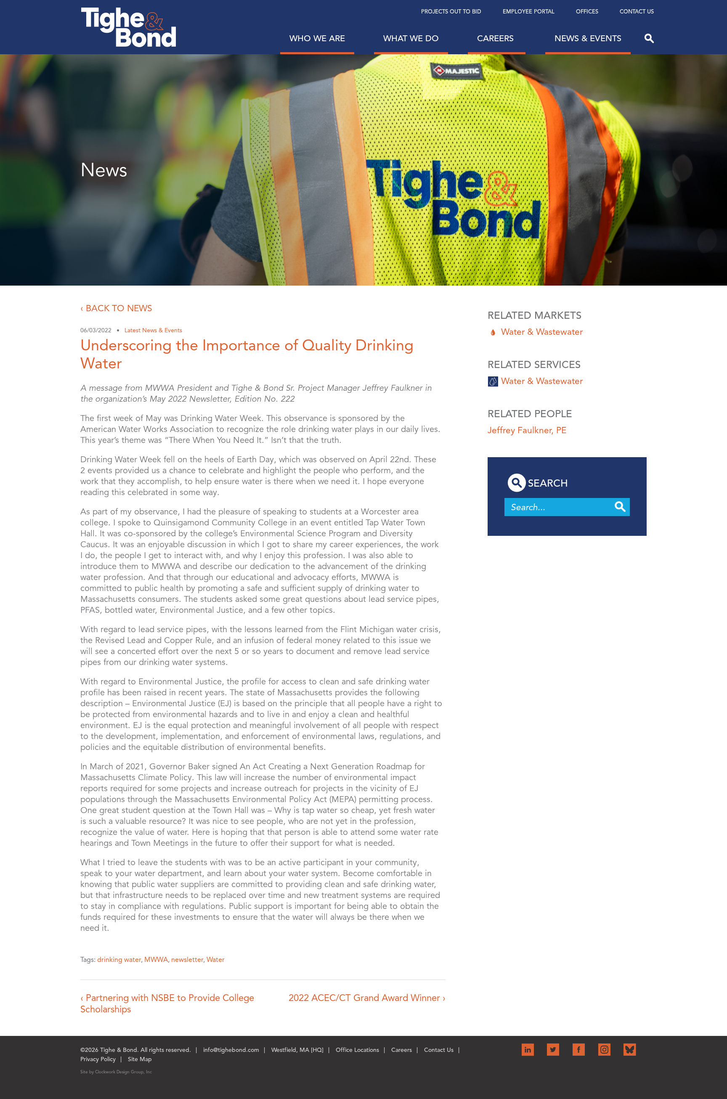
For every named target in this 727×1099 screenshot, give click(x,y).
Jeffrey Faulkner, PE (527, 430)
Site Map (140, 1059)
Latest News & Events (153, 330)
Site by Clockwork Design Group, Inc (116, 1072)
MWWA (156, 960)
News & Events (588, 38)
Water (216, 960)
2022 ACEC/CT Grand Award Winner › (367, 998)
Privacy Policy (98, 1059)
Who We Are (317, 38)
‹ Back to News (116, 308)
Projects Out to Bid (451, 11)
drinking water (119, 960)
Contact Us (637, 11)
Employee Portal (529, 11)
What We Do (411, 38)
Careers (496, 38)
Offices (587, 11)
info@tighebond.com (231, 1050)
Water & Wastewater (542, 331)
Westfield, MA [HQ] (297, 1050)
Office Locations (357, 1050)
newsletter (187, 960)
